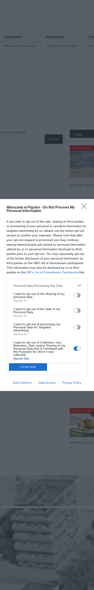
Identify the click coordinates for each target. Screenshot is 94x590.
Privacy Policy (71, 382)
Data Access (47, 382)
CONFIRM (28, 367)
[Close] (85, 207)
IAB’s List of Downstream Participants (52, 272)
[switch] (77, 295)
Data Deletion (22, 382)
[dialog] (47, 295)
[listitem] (47, 285)
